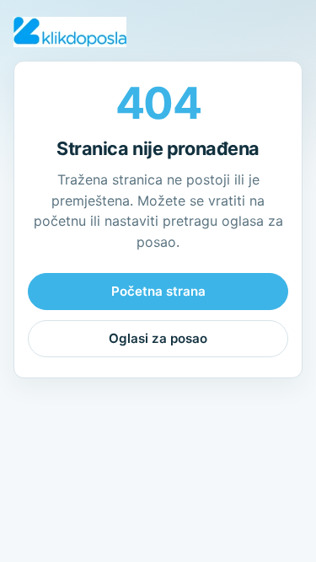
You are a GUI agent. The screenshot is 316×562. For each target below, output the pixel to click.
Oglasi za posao (158, 338)
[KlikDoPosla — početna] (69, 32)
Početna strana (158, 291)
